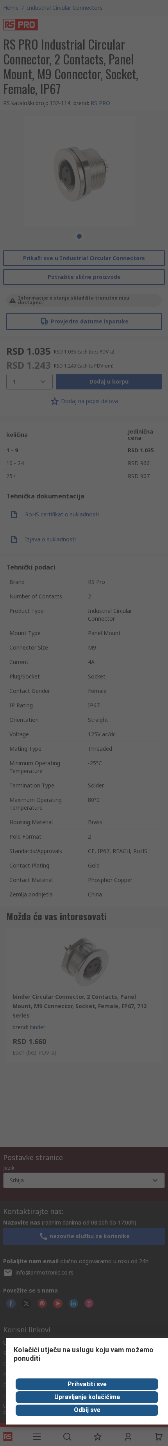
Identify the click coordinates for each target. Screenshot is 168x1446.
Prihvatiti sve (87, 1384)
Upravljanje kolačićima (87, 1397)
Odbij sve (87, 1410)
